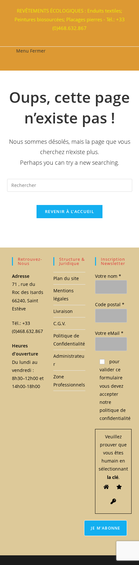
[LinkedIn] (70, 35)
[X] (63, 35)
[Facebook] (67, 35)
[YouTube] (74, 35)
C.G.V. (59, 323)
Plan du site (66, 278)
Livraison (63, 311)
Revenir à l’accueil (69, 211)
